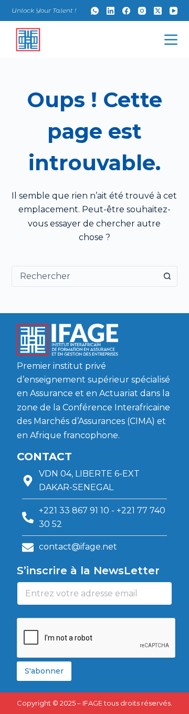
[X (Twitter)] (158, 11)
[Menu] (170, 39)
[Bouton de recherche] (167, 276)
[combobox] (85, 276)
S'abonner (44, 671)
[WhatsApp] (95, 11)
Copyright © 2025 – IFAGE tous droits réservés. (94, 703)
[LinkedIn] (110, 11)
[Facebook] (126, 11)
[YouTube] (173, 11)
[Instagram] (142, 11)
